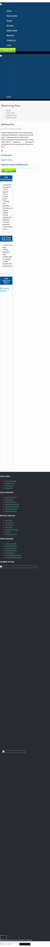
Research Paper (10, 502)
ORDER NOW (7, 50)
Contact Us (9, 488)
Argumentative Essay (12, 504)
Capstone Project (11, 534)
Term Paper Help (11, 543)
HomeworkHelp (10, 548)
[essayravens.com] (1, 4)
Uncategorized (11, 115)
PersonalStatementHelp (13, 557)
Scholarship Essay (11, 509)
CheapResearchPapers (13, 555)
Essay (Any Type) (11, 497)
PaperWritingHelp (11, 546)
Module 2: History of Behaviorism (14, 165)
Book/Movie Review (12, 506)
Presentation (9, 525)
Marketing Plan (11, 117)
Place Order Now (11, 481)
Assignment (9, 499)
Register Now (9, 483)
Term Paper (9, 527)
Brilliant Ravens (16, 129)
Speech (7, 532)
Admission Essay (11, 511)
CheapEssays (9, 553)
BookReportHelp (11, 550)
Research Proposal (11, 530)
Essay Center (10, 113)
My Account (9, 486)
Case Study (9, 520)
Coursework (9, 523)
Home (8, 110)
